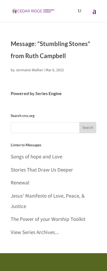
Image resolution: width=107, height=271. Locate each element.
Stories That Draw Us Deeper (42, 169)
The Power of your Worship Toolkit (48, 219)
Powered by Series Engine (36, 93)
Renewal (20, 182)
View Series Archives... (35, 232)
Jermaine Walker (29, 69)
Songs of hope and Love (36, 156)
